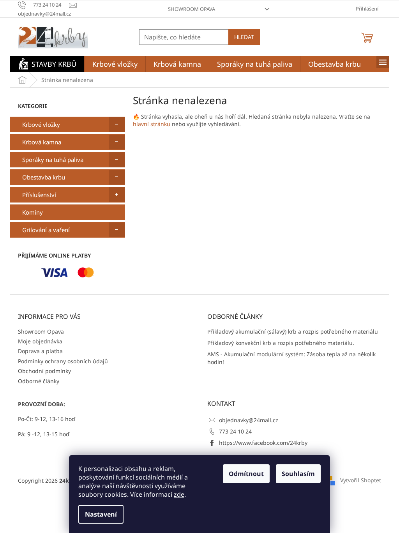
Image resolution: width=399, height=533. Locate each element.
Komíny (32, 212)
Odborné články (38, 381)
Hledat (244, 37)
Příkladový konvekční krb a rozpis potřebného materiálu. (280, 342)
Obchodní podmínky (44, 371)
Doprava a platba (40, 351)
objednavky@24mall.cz (248, 420)
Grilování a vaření (46, 230)
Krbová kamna (41, 142)
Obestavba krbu (43, 177)
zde (179, 494)
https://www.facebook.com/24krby (263, 442)
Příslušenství (39, 195)
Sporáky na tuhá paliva (52, 159)
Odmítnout (246, 473)
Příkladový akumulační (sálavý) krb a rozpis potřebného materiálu (292, 331)
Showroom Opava (191, 8)
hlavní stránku (151, 124)
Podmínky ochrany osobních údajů (63, 361)
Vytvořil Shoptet (360, 479)
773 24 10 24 (235, 431)
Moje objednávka (40, 341)
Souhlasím (298, 473)
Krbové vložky (41, 124)
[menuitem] (47, 64)
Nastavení (101, 514)
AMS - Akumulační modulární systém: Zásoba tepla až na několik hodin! (291, 357)
